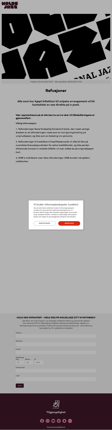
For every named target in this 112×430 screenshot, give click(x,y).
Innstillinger (44, 223)
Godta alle (69, 223)
